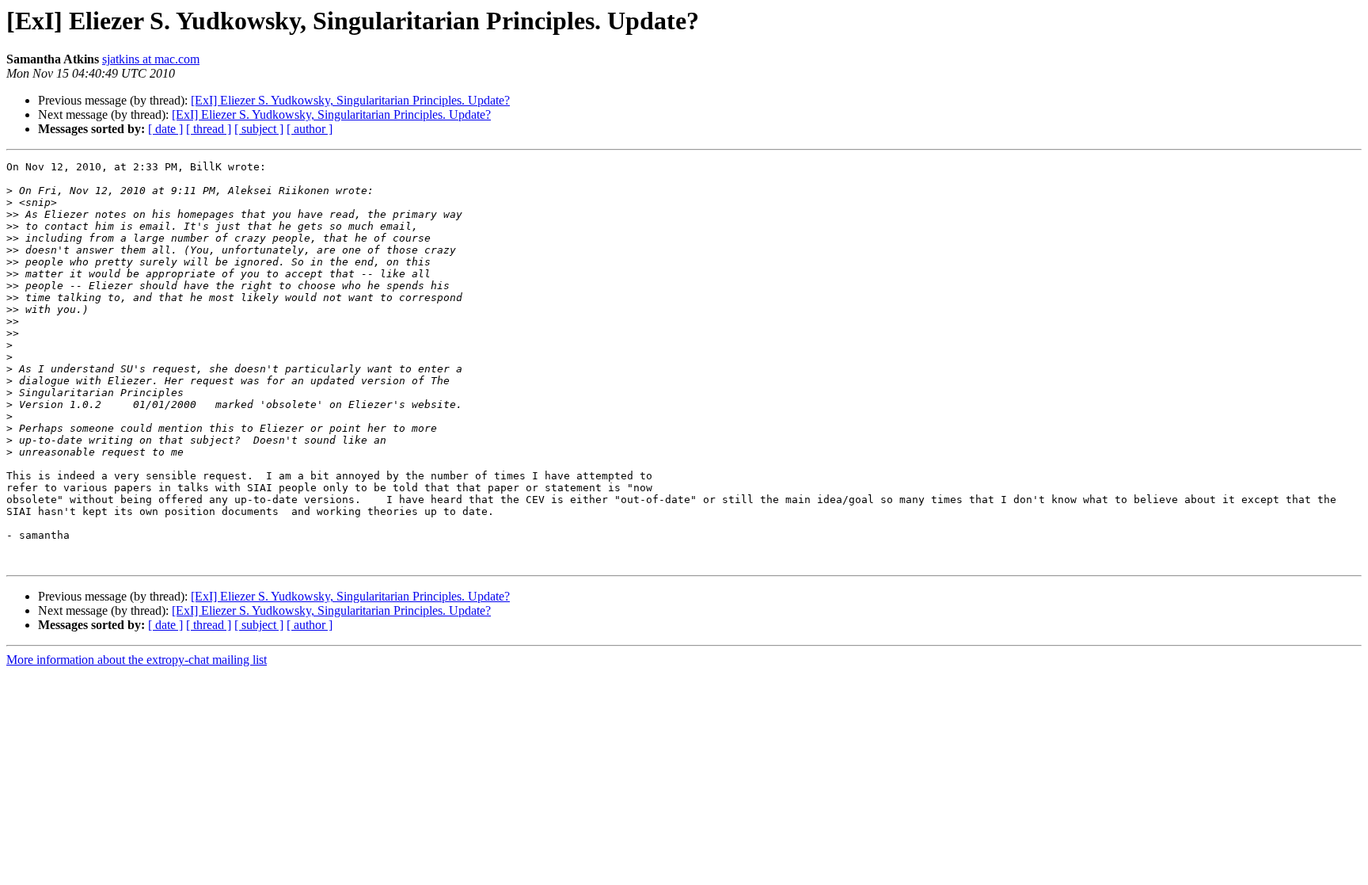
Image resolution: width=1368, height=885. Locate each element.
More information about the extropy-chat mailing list (136, 659)
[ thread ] (208, 128)
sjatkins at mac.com (151, 59)
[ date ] (165, 128)
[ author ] (309, 128)
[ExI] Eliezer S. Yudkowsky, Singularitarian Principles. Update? (350, 100)
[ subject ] (258, 128)
